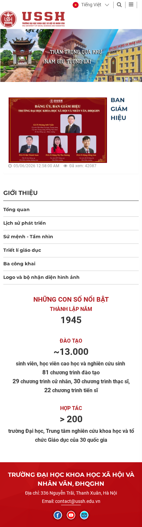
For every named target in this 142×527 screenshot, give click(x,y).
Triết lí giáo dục (22, 250)
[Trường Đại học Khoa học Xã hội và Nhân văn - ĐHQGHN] (8, 19)
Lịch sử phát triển (24, 223)
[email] (84, 515)
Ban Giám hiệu (119, 109)
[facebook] (57, 515)
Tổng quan (16, 209)
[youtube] (71, 515)
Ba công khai (19, 264)
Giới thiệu (20, 193)
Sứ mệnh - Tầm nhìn (28, 237)
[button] (87, 5)
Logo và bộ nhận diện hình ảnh (41, 277)
